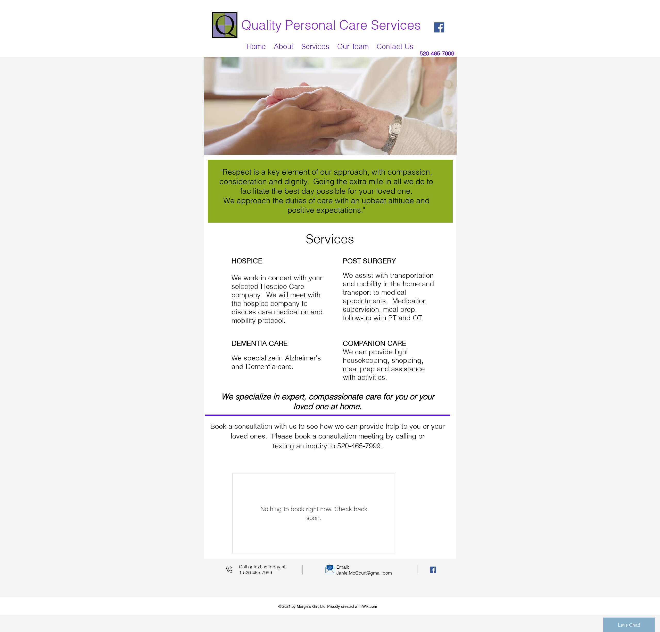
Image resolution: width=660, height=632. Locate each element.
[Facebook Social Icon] (433, 570)
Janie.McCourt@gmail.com (364, 573)
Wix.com (369, 606)
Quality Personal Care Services (331, 25)
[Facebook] (439, 27)
